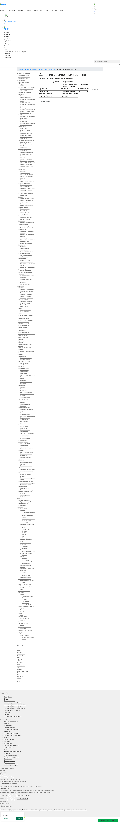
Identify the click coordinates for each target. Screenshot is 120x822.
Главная (20, 69)
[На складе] (56, 81)
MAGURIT (19, 669)
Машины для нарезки (11, 733)
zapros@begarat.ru (6, 803)
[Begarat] (44, 4)
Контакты (8, 57)
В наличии (11, 10)
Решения (28, 10)
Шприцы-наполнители (11, 722)
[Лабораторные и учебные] (69, 93)
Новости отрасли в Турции (13, 707)
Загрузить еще (45, 101)
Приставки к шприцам (11, 745)
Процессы (28, 69)
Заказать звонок (6, 806)
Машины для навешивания (12, 751)
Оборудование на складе (12, 710)
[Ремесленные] (69, 96)
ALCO (18, 681)
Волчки (6, 737)
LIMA (18, 667)
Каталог (6, 32)
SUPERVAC (20, 662)
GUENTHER (20, 659)
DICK (18, 674)
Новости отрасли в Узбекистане (14, 709)
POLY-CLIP (20, 655)
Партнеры (7, 712)
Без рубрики (8, 697)
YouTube (8, 53)
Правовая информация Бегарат (15, 52)
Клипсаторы (8, 725)
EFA (18, 673)
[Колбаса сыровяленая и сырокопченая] (75, 84)
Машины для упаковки (11, 729)
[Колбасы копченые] (75, 86)
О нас (61, 10)
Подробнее (5, 818)
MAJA (18, 664)
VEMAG (19, 650)
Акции (6, 695)
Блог (46, 10)
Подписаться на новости (9, 783)
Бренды (20, 10)
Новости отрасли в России (13, 703)
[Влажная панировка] (50, 93)
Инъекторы (7, 731)
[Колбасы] (75, 83)
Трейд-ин (8, 44)
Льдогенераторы (9, 747)
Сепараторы (8, 759)
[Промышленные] (69, 95)
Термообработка (9, 727)
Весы (5, 749)
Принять (19, 818)
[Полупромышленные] (69, 91)
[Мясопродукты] (75, 81)
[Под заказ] (56, 83)
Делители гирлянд (10, 763)
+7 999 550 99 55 (22, 799)
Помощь (8, 42)
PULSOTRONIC (21, 666)
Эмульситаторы (9, 739)
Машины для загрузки (11, 765)
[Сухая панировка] (50, 95)
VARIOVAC (19, 652)
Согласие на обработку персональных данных (37, 810)
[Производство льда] (50, 96)
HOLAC (19, 661)
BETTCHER (20, 676)
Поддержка (38, 10)
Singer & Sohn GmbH (22, 671)
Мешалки (7, 741)
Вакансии (8, 55)
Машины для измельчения (12, 735)
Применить (94, 89)
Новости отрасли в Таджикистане (15, 705)
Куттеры (6, 724)
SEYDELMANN (21, 654)
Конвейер (7, 753)
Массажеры (8, 743)
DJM (18, 679)
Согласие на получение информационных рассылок (70, 810)
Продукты (7, 714)
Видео (6, 699)
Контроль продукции (10, 755)
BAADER (19, 678)
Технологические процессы (13, 716)
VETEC (18, 657)
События (54, 10)
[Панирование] (50, 91)
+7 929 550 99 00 (24, 796)
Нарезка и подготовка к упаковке (44, 69)
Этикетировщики (9, 761)
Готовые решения (9, 701)
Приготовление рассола (12, 757)
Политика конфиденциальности (10, 810)
